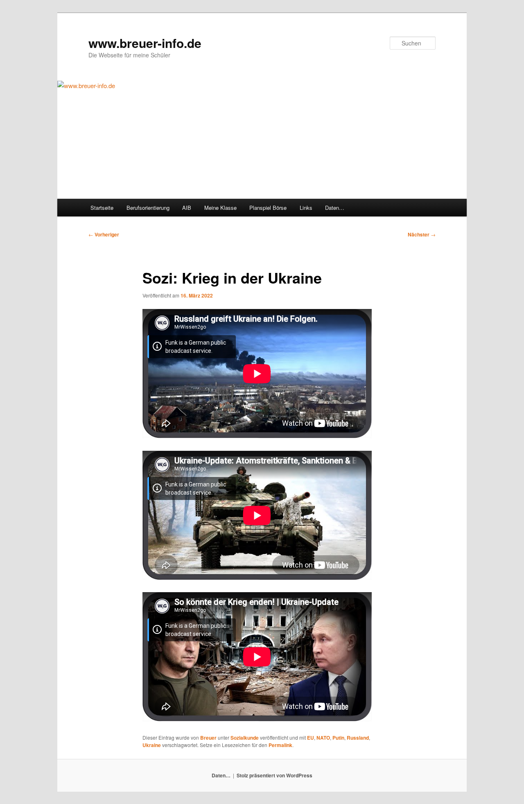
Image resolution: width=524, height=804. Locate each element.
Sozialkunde (244, 737)
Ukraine (151, 745)
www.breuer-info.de (144, 43)
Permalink (280, 745)
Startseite (101, 207)
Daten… (334, 207)
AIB (186, 207)
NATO (323, 737)
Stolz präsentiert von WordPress (274, 775)
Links (306, 207)
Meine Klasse (220, 207)
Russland (358, 737)
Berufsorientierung (147, 207)
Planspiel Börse (268, 207)
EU (310, 737)
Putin (338, 737)
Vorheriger (103, 234)
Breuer (208, 737)
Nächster (422, 234)
